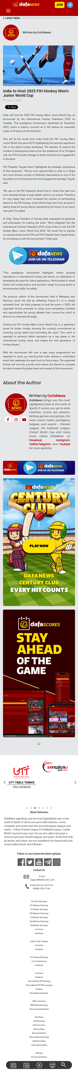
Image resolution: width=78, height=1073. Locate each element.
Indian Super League (39, 941)
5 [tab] (43, 808)
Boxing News (39, 1029)
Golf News (39, 1017)
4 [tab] (39, 808)
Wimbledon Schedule (39, 993)
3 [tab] (35, 808)
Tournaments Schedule (39, 1009)
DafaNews (56, 395)
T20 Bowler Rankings (39, 917)
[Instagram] (16, 419)
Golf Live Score (39, 1025)
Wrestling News (39, 1041)
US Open (39, 989)
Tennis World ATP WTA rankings (39, 985)
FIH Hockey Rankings (39, 957)
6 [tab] (47, 808)
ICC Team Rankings (39, 901)
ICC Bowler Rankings (39, 909)
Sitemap (39, 1053)
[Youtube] (24, 419)
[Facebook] (8, 419)
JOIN (59, 5)
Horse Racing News (39, 1045)
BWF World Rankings (39, 1005)
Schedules (39, 933)
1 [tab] (27, 808)
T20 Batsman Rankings (39, 913)
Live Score (39, 929)
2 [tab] (31, 808)
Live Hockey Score (39, 961)
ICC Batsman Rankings (39, 905)
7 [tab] (51, 808)
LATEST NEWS (11, 18)
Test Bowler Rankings (39, 925)
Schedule (39, 949)
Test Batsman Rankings (39, 921)
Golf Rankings (39, 1021)
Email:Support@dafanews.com (42, 878)
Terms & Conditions (39, 1057)
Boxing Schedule (39, 1033)
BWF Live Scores (39, 1001)
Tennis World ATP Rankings (39, 981)
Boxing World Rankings (39, 1037)
